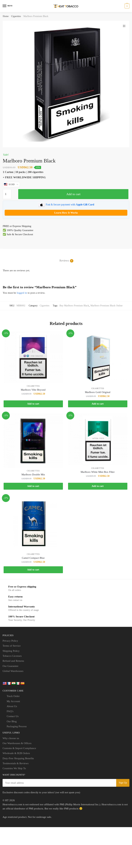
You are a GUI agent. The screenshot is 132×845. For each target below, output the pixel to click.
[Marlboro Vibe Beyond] (33, 357)
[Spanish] (22, 683)
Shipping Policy (11, 651)
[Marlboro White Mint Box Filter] (97, 439)
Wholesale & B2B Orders (16, 753)
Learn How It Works (66, 212)
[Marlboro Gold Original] (97, 358)
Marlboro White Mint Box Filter (98, 472)
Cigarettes (16, 16)
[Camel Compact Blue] (33, 523)
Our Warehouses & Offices (17, 743)
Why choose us (11, 738)
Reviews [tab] (64, 260)
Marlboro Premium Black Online (106, 305)
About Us (12, 706)
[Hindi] (14, 683)
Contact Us (13, 716)
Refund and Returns (13, 660)
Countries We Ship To (14, 768)
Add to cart (73, 194)
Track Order (13, 696)
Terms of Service (12, 645)
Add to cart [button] (33, 403)
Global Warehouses (13, 671)
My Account (13, 701)
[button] (124, 26)
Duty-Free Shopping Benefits (18, 758)
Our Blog (12, 721)
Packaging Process (17, 726)
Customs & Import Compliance (19, 748)
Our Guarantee (10, 666)
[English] (5, 683)
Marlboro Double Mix (33, 474)
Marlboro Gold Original (97, 392)
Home (6, 16)
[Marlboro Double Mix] (33, 440)
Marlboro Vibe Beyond (33, 389)
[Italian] (18, 683)
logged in (22, 292)
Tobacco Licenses (12, 656)
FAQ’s (10, 711)
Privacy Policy (10, 640)
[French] (9, 683)
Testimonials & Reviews (16, 763)
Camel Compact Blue (33, 558)
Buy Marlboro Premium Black (74, 305)
